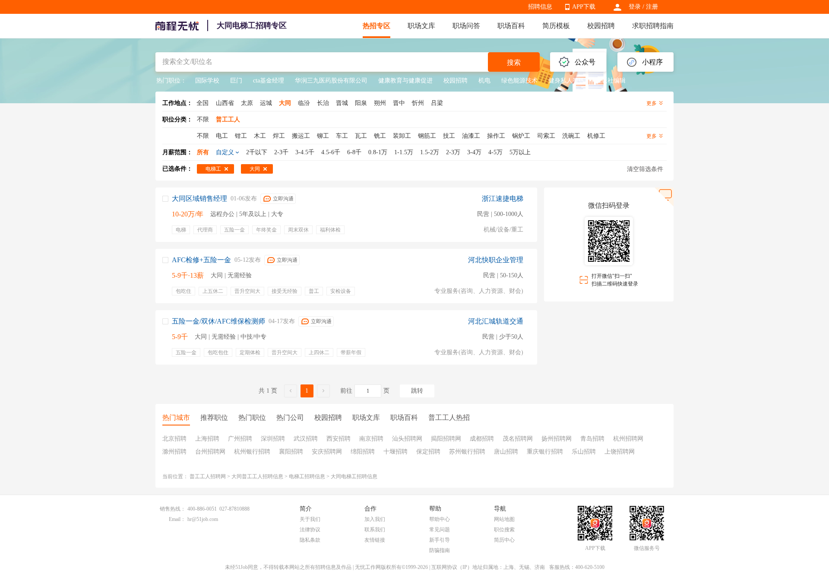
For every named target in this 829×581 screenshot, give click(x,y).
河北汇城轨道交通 (495, 321)
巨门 (236, 80)
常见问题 (439, 530)
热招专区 (376, 25)
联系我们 (374, 530)
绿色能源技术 (519, 80)
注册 (652, 6)
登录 (635, 6)
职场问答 (466, 25)
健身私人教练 (566, 80)
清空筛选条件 (645, 169)
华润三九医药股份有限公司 (331, 80)
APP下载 (583, 6)
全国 (202, 103)
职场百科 (511, 25)
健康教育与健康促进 (405, 80)
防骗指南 (439, 550)
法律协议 (310, 530)
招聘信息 (540, 6)
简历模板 (556, 25)
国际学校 (207, 80)
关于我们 (310, 519)
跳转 (417, 390)
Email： (177, 519)
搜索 (514, 62)
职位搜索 (504, 530)
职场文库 (421, 25)
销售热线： (173, 509)
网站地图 (504, 519)
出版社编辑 (610, 80)
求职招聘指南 (653, 25)
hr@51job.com (202, 519)
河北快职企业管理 (495, 260)
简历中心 (504, 540)
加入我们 (374, 519)
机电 (484, 80)
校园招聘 (601, 25)
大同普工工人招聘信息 (257, 476)
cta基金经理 (268, 80)
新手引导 (439, 540)
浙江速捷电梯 (502, 198)
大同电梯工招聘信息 (354, 476)
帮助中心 (439, 519)
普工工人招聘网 (208, 476)
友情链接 (374, 540)
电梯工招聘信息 (307, 476)
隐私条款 (310, 540)
